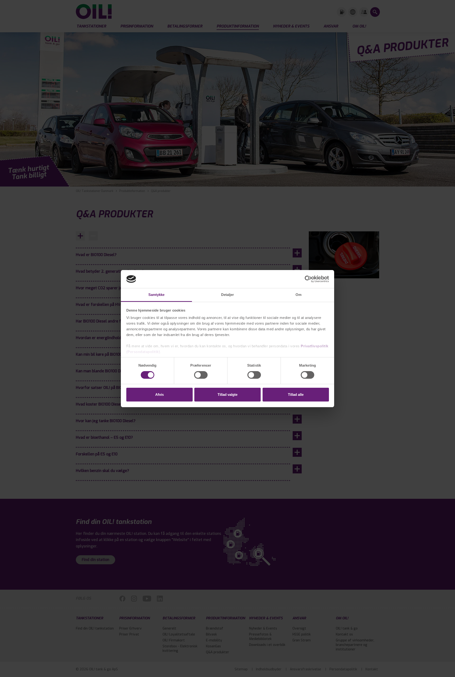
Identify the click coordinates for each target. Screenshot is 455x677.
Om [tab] (298, 295)
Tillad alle (296, 394)
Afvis (159, 394)
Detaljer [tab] (227, 295)
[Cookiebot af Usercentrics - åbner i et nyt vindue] (308, 279)
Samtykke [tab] (156, 295)
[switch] (201, 375)
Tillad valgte (227, 394)
